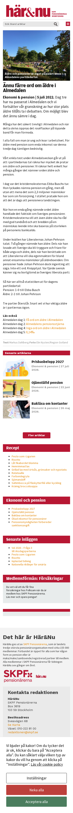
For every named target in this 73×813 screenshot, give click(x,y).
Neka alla (36, 790)
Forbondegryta (20, 476)
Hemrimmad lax (20, 466)
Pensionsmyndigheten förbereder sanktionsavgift (32, 523)
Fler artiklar (36, 435)
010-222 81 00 (26, 728)
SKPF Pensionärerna (35, 644)
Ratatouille (18, 473)
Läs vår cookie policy (47, 764)
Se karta (14, 725)
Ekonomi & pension (18, 97)
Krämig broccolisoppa (24, 486)
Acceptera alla (37, 801)
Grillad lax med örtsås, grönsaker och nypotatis (39, 469)
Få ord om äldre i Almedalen (44, 320)
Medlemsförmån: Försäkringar (34, 578)
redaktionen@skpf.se (23, 732)
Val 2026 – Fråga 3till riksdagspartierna (24, 549)
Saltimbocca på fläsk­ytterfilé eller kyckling (36, 483)
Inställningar (37, 778)
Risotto (16, 459)
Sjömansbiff (18, 479)
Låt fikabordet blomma (25, 463)
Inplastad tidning (21, 561)
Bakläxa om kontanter (50, 403)
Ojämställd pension (47, 382)
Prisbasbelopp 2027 (48, 361)
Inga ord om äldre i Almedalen (46, 328)
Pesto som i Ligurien (23, 456)
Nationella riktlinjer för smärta (29, 564)
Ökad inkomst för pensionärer (29, 518)
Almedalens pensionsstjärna (45, 324)
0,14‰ (30, 332)
